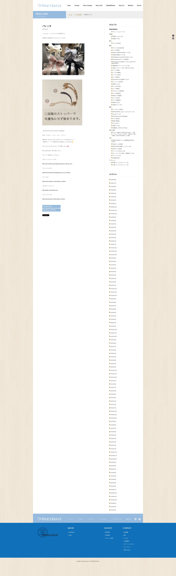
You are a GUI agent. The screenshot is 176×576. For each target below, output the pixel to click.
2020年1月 (113, 448)
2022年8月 (113, 343)
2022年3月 (113, 360)
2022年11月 (114, 333)
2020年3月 (113, 442)
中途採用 (107, 535)
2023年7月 (113, 305)
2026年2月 (113, 200)
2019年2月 (113, 486)
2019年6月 (113, 472)
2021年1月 (113, 408)
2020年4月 (113, 438)
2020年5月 (113, 435)
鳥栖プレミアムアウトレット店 (120, 162)
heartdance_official (49, 210)
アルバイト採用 (109, 538)
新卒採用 (107, 532)
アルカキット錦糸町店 (118, 91)
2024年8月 (113, 261)
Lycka (70, 535)
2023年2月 (113, 322)
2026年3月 (113, 196)
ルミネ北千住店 (117, 86)
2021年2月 (113, 404)
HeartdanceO (47, 206)
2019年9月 (113, 462)
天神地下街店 (116, 158)
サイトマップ (127, 547)
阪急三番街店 (116, 121)
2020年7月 (113, 428)
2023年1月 (113, 326)
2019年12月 (114, 452)
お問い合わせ (127, 550)
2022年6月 (113, 350)
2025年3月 (113, 237)
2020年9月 (113, 421)
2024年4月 (113, 275)
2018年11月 (114, 496)
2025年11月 (114, 210)
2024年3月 (113, 278)
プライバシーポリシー (129, 544)
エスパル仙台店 (117, 43)
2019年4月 (113, 479)
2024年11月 (114, 251)
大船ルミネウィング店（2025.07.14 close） (124, 68)
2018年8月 (113, 506)
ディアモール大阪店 (118, 109)
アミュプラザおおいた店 (119, 151)
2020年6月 (113, 431)
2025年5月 (113, 231)
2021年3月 (113, 401)
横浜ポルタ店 (116, 102)
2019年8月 (113, 465)
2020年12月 (114, 411)
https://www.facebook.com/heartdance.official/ (53, 199)
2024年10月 (114, 254)
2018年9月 (113, 503)
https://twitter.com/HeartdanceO (50, 190)
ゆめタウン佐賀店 (117, 148)
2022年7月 (113, 346)
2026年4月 (113, 193)
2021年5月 (113, 394)
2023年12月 (114, 288)
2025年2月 (113, 241)
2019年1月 (113, 489)
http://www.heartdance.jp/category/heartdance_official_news (57, 163)
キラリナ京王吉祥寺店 (118, 48)
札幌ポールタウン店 (118, 36)
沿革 (125, 535)
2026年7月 (113, 183)
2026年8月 (113, 179)
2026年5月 (113, 190)
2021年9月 (113, 380)
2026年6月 (113, 186)
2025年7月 (113, 224)
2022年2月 (113, 363)
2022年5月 (113, 353)
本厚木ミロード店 (117, 104)
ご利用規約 (126, 541)
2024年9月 (113, 258)
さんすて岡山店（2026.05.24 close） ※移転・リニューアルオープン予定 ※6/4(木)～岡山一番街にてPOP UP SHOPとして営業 (123, 134)
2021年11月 (114, 373)
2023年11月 (114, 292)
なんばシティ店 (117, 114)
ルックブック (91, 519)
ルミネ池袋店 (116, 88)
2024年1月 (113, 285)
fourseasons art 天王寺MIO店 (120, 116)
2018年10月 (114, 500)
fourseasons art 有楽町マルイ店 (121, 79)
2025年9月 (113, 217)
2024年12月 (114, 247)
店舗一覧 (128, 519)
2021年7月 (113, 387)
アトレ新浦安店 (117, 100)
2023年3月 (113, 319)
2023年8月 (113, 302)
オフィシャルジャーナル (119, 31)
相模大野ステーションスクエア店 (121, 65)
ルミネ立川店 (116, 98)
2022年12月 (114, 329)
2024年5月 (113, 271)
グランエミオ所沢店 (118, 81)
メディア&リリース (116, 519)
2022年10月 (114, 336)
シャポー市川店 (117, 74)
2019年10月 (114, 459)
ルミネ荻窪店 (116, 77)
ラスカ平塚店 (78, 14)
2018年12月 (114, 493)
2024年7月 (113, 265)
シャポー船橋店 (117, 72)
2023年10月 (114, 295)
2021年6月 (113, 391)
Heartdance (72, 532)
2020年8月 (113, 425)
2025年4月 (113, 234)
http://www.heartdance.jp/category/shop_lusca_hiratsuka (56, 172)
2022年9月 (113, 339)
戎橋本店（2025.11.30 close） (120, 128)
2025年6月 (113, 227)
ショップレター (103, 519)
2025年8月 (113, 220)
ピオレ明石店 (116, 118)
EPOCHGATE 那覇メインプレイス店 (122, 146)
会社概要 (126, 532)
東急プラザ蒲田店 (117, 95)
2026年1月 (113, 203)
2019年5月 (113, 476)
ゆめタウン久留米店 (118, 144)
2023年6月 (113, 309)
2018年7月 (113, 510)
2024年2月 (113, 282)
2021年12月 (114, 370)
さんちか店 (115, 123)
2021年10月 (114, 377)
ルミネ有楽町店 (117, 93)
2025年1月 (113, 244)
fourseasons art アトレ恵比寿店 (121, 59)
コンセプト (80, 519)
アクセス (126, 538)
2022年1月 (113, 367)
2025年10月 (114, 213)
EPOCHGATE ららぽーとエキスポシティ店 (123, 111)
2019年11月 (114, 455)
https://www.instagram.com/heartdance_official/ (54, 181)
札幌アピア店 (116, 38)
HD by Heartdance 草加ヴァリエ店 (121, 52)
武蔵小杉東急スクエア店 (119, 54)
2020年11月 (114, 414)
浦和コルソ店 (116, 84)
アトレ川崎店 (116, 70)
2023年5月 (113, 312)
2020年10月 (114, 418)
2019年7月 (113, 469)
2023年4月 (113, 316)
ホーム (70, 14)
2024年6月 (113, 268)
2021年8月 (113, 384)
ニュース (71, 519)
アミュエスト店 (117, 155)
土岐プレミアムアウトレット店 (120, 165)
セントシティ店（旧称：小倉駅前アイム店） (124, 153)
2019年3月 (113, 482)
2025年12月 (114, 207)
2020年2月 (113, 445)
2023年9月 (113, 299)
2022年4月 (113, 357)
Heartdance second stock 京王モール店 (122, 57)
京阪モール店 (116, 125)
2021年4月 (113, 397)
